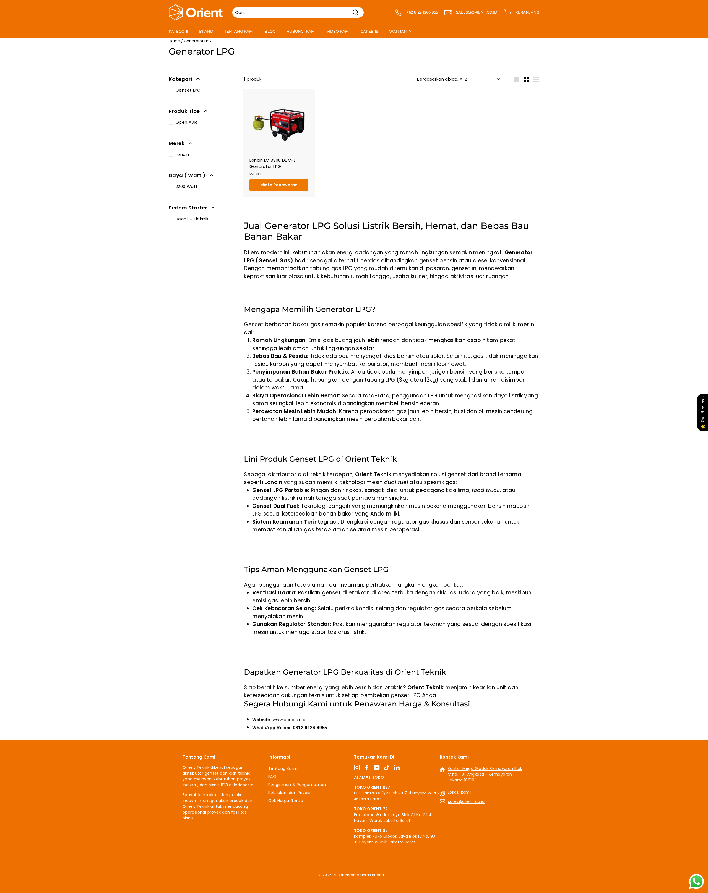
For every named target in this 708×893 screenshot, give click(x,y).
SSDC (360, 881)
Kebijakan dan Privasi (289, 792)
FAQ (272, 776)
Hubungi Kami (301, 31)
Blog (270, 31)
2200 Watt (187, 186)
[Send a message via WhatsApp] (696, 881)
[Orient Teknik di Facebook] (367, 768)
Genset (254, 324)
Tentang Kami (239, 31)
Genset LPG (188, 90)
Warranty (400, 31)
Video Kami (338, 31)
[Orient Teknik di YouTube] (377, 768)
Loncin (182, 154)
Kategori (178, 31)
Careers (369, 31)
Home (174, 40)
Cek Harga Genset (286, 800)
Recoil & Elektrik (192, 219)
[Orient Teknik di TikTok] (387, 768)
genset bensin (438, 260)
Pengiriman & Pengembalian (297, 784)
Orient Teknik (373, 474)
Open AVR (186, 122)
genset (457, 474)
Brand (206, 31)
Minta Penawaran (279, 185)
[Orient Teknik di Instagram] (357, 768)
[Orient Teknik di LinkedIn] (397, 768)
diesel (481, 260)
